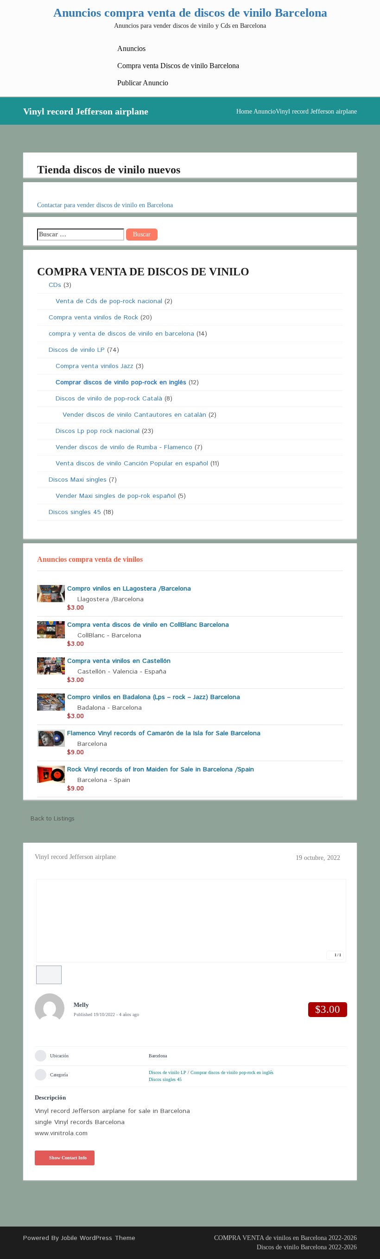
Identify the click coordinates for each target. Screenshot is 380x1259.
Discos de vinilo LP (77, 350)
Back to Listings (53, 818)
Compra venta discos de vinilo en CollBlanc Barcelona (148, 625)
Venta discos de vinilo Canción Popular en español (132, 463)
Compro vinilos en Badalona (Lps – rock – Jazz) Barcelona (153, 697)
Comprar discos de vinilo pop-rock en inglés (121, 382)
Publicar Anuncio (142, 83)
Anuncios (131, 48)
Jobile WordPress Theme (98, 1238)
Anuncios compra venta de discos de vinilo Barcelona (190, 12)
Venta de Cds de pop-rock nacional (109, 301)
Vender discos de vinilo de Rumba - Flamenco (124, 447)
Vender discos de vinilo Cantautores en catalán (134, 415)
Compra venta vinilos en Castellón (119, 661)
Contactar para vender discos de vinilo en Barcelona (105, 205)
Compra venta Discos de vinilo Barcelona (178, 66)
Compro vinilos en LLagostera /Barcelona (129, 588)
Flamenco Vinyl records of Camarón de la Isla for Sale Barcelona (163, 733)
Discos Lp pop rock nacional (97, 431)
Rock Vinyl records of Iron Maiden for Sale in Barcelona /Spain (160, 769)
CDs (55, 285)
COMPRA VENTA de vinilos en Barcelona (270, 1237)
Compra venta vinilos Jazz (94, 366)
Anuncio (264, 111)
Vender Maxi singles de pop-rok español (116, 496)
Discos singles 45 (75, 512)
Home (244, 111)
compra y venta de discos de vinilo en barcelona (121, 333)
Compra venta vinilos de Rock (93, 317)
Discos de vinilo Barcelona (292, 1247)
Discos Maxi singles (78, 479)
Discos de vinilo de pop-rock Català (109, 398)
